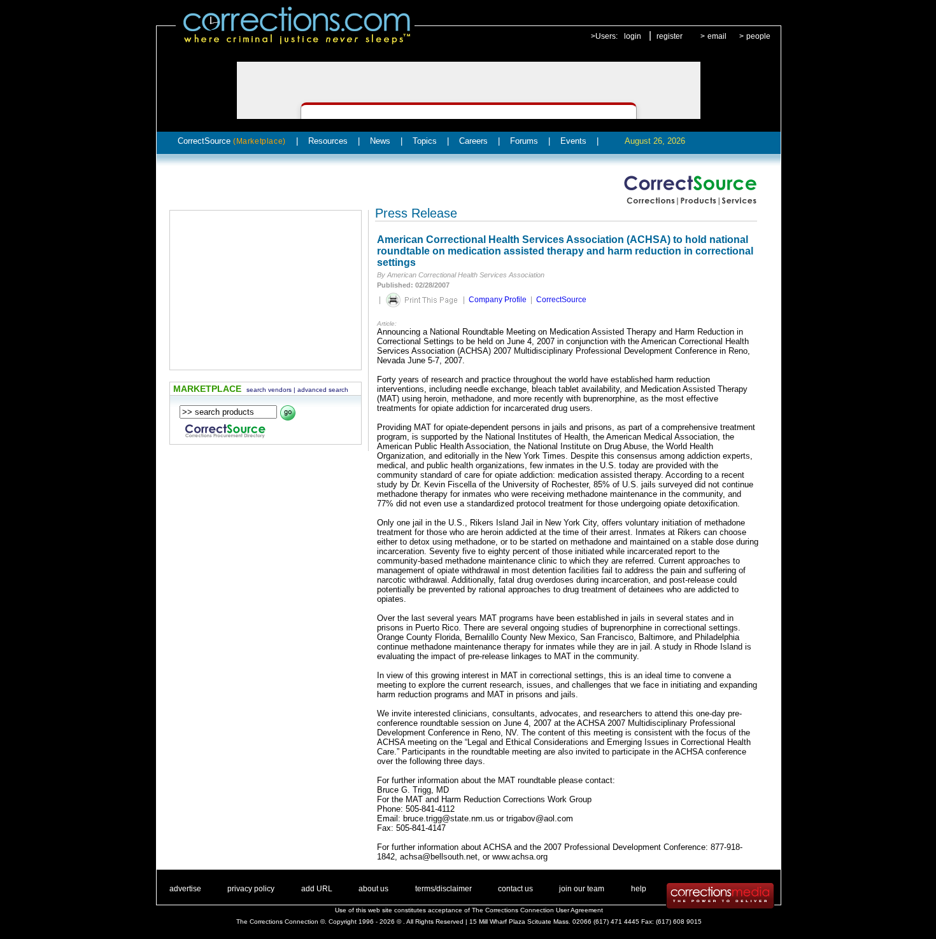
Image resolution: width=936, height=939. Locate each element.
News (380, 141)
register (669, 36)
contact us (515, 888)
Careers (473, 141)
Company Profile (498, 299)
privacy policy (250, 888)
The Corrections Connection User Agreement (537, 910)
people (758, 36)
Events (573, 141)
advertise (185, 888)
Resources (328, 141)
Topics (425, 141)
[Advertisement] (265, 290)
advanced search (322, 389)
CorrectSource (232, 141)
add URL (316, 888)
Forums (524, 141)
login (632, 36)
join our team (581, 888)
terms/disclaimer (443, 888)
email (717, 36)
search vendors (269, 389)
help (638, 888)
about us (373, 888)
